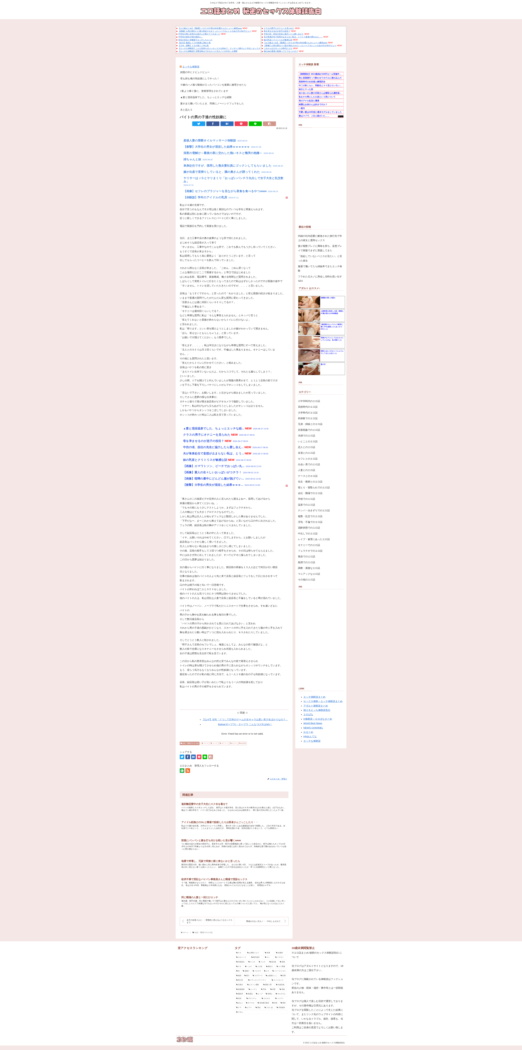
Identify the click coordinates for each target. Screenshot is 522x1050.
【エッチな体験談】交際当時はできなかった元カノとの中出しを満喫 (207, 51)
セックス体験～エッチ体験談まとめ (323, 701)
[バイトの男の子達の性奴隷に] (227, 123)
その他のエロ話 (306, 579)
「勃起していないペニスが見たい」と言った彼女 (320, 258)
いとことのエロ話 (308, 441)
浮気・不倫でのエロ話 (310, 522)
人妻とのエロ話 (306, 470)
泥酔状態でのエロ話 (309, 527)
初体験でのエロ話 (308, 418)
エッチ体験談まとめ (314, 697)
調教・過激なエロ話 (309, 568)
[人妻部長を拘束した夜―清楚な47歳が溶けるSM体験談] (309, 315)
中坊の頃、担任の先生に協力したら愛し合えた (284, 34)
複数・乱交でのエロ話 (310, 516)
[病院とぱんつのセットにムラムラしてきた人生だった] (309, 355)
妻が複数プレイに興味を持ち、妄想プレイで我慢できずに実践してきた (320, 248)
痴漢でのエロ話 (306, 562)
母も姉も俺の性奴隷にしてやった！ (199, 78)
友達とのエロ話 (306, 453)
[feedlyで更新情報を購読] (182, 770)
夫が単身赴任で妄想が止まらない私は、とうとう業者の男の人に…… (293, 37)
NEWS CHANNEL (313, 727)
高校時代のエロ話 (308, 406)
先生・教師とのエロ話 (310, 481)
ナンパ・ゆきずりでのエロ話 (314, 510)
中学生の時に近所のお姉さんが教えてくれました (199, 34)
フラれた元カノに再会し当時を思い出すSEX (320, 278)
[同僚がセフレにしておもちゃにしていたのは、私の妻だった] (309, 342)
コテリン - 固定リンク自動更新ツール (340, 116)
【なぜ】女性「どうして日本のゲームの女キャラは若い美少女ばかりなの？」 (245, 719)
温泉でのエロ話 (306, 504)
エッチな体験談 (190, 66)
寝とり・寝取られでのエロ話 (314, 487)
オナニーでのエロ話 (309, 545)
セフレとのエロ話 (308, 458)
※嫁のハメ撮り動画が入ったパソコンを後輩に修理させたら (213, 84)
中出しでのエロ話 (308, 533)
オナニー (224, 743)
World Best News (312, 723)
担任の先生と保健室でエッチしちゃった (195, 40)
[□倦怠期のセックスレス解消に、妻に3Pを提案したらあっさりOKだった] (309, 329)
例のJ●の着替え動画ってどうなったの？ (281, 51)
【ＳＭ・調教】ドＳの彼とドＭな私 (193, 45)
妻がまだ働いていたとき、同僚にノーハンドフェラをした (212, 103)
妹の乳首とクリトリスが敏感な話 (278, 40)
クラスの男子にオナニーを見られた (279, 28)
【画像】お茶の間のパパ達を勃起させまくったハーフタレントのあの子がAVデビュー (214, 31)
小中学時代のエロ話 (309, 401)
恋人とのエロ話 (306, 447)
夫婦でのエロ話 (306, 435)
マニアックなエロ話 (309, 574)
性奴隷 (243, 743)
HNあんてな (310, 736)
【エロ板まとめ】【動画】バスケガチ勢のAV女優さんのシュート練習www (210, 28)
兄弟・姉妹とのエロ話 (310, 424)
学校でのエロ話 (306, 499)
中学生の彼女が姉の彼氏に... (190, 37)
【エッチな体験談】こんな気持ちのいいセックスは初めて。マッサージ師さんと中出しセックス (219, 48)
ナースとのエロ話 (308, 476)
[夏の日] (309, 369)
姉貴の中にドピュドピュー (195, 72)
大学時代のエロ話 (308, 412)
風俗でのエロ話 (306, 556)
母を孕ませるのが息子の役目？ (277, 31)
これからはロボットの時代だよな (278, 48)
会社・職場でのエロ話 (190, 743)
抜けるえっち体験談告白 (316, 710)
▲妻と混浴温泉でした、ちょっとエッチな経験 (206, 97)
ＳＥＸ (205, 743)
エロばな (308, 714)
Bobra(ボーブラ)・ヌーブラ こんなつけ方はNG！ (245, 724)
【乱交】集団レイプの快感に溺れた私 (194, 43)
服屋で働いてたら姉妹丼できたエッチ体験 (320, 268)
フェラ (214, 743)
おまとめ (308, 732)
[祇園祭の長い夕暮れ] (309, 302)
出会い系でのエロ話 (309, 464)
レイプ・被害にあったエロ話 (314, 539)
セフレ (234, 743)
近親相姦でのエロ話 (309, 430)
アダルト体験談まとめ (315, 705)
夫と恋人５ (186, 109)
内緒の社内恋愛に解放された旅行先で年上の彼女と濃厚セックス (320, 238)
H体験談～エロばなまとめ (317, 719)
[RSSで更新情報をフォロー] (187, 770)
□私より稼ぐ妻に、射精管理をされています (204, 91)
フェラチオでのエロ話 (310, 550)
